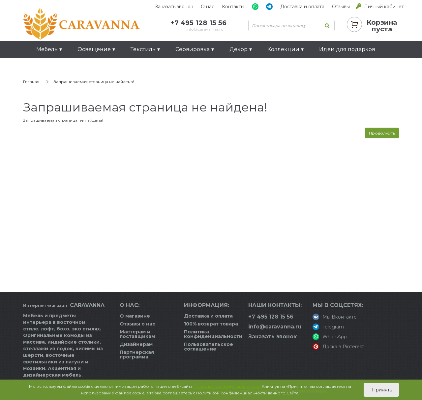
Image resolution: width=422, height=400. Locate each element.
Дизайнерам (136, 344)
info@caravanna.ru (205, 29)
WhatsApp (334, 337)
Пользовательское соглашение (208, 346)
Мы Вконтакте (339, 317)
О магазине (135, 316)
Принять (381, 390)
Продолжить (382, 133)
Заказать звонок (174, 7)
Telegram (333, 327)
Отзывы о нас (137, 324)
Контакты (233, 7)
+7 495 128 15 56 (198, 23)
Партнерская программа (137, 354)
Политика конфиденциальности (213, 334)
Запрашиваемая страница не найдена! (94, 81)
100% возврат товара (211, 324)
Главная (31, 81)
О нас (207, 7)
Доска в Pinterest (343, 347)
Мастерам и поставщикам (137, 334)
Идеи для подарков (347, 49)
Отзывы (341, 7)
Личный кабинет (384, 7)
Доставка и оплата (302, 7)
